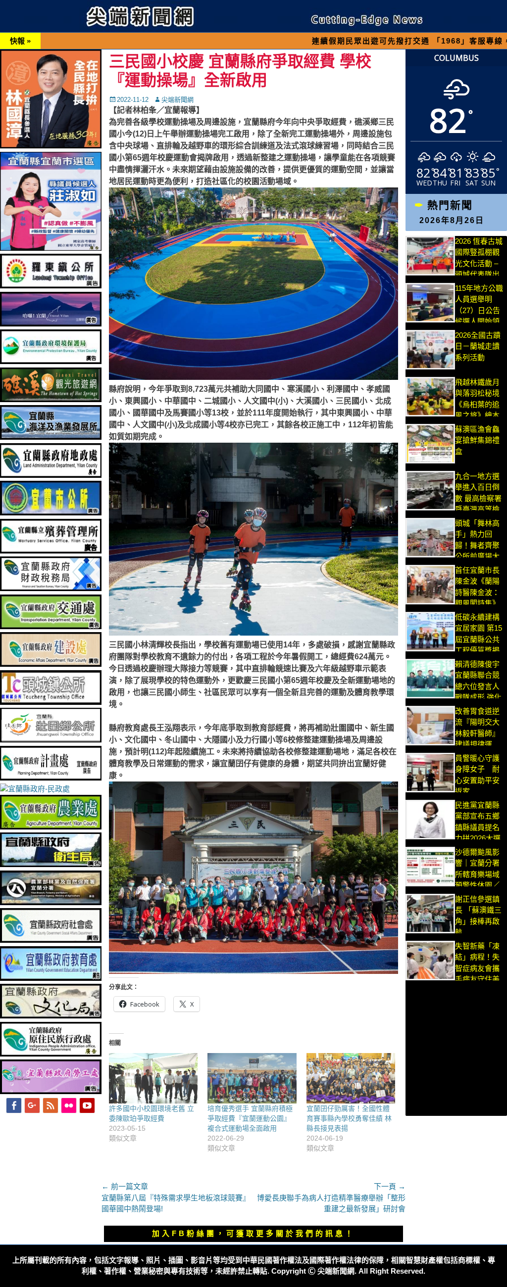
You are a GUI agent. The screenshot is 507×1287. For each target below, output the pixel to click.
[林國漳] (50, 145)
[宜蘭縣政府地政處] (50, 475)
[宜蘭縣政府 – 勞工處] (50, 1091)
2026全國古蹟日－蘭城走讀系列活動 (478, 346)
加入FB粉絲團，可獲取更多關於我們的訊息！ (253, 1233)
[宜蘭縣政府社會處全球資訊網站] (50, 940)
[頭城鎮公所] (50, 702)
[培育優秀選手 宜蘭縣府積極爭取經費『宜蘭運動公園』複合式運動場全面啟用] (251, 1078)
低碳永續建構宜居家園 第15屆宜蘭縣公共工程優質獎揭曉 (478, 639)
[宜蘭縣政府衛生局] (50, 864)
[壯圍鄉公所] (50, 739)
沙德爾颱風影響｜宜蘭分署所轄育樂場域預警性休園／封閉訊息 (477, 874)
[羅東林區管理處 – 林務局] (50, 902)
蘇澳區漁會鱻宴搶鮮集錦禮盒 (477, 440)
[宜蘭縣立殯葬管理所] (50, 551)
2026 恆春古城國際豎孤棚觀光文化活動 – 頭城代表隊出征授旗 (479, 263)
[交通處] (50, 626)
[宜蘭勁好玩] (50, 324)
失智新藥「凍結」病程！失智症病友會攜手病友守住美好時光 (477, 968)
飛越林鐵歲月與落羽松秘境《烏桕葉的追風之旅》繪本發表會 (477, 404)
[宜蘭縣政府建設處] (50, 664)
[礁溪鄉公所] (50, 399)
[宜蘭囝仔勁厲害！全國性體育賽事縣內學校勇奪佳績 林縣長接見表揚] (350, 1078)
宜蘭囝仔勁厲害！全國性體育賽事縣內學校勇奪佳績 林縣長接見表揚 (349, 1118)
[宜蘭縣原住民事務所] (50, 1054)
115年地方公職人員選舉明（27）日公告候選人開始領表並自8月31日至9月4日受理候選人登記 (479, 321)
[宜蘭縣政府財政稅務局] (50, 588)
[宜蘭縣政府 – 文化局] (50, 1015)
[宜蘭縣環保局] (50, 361)
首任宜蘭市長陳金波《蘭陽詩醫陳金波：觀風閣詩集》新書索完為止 (477, 592)
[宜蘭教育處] (50, 978)
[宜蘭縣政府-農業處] (50, 827)
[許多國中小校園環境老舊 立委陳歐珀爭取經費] (153, 1078)
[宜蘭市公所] (50, 512)
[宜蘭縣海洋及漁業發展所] (50, 437)
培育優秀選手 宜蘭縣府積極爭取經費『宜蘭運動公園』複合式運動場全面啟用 (250, 1118)
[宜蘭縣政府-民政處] (35, 788)
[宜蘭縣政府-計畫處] (50, 778)
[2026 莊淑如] (50, 248)
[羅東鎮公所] (50, 285)
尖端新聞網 (177, 99)
